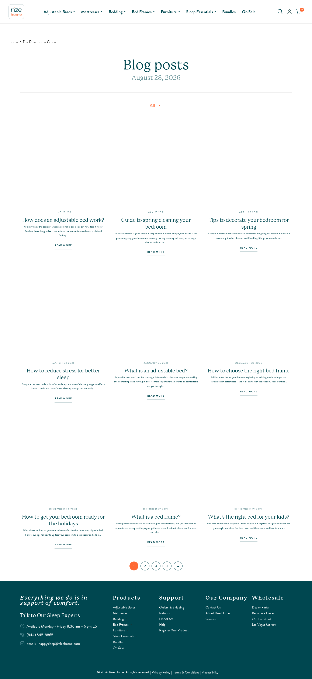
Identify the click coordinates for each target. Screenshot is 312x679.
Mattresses (90, 11)
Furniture (169, 11)
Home (13, 42)
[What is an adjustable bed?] (156, 311)
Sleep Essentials (199, 11)
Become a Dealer (263, 613)
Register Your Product (173, 630)
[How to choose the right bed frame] (249, 311)
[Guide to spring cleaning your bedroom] (156, 161)
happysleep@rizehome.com (59, 643)
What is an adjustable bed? (156, 371)
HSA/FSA (166, 618)
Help (162, 624)
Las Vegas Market (263, 624)
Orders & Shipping (171, 607)
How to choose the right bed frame (249, 371)
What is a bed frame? (156, 517)
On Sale (249, 11)
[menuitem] (59, 11)
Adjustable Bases (58, 11)
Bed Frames (142, 11)
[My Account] (289, 11)
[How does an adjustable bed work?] (63, 161)
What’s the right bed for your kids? (248, 517)
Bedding (115, 11)
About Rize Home (217, 613)
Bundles (229, 11)
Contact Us (213, 607)
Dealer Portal (260, 607)
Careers (210, 618)
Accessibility (210, 672)
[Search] (280, 11)
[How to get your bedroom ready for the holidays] (63, 457)
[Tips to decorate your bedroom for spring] (249, 161)
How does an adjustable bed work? (63, 220)
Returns (164, 613)
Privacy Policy (161, 672)
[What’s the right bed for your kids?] (249, 457)
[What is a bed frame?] (156, 457)
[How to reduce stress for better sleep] (63, 311)
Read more (63, 245)
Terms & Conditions (186, 672)
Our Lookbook (261, 618)
